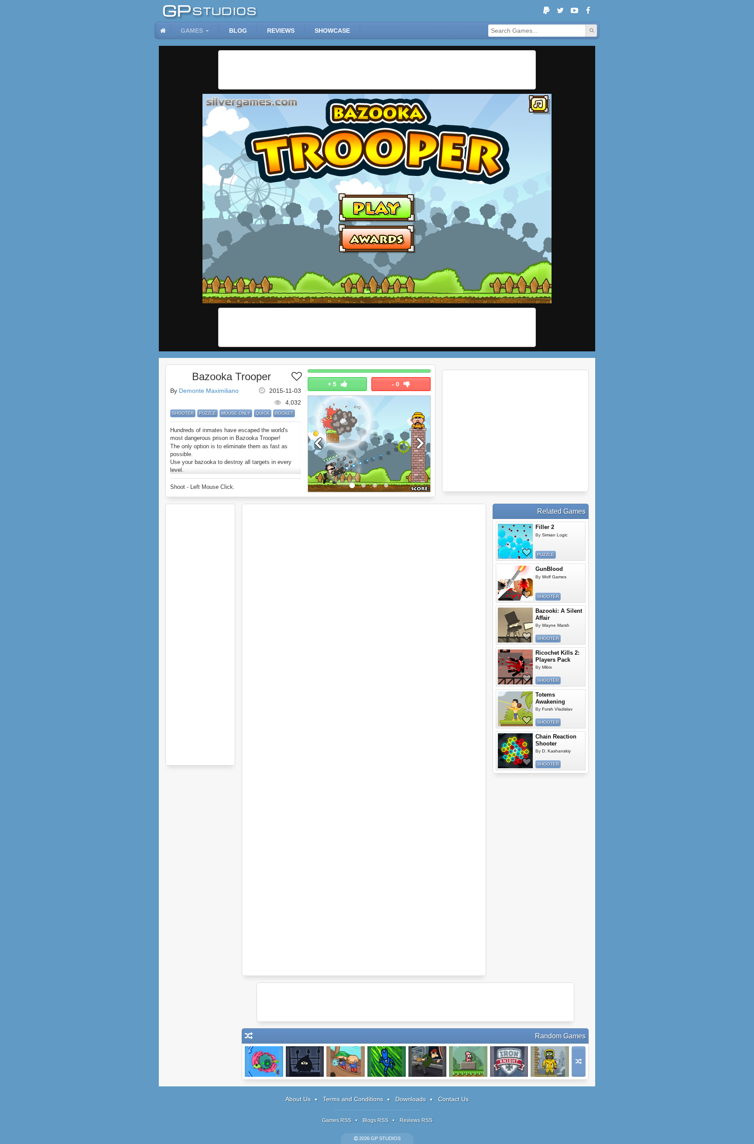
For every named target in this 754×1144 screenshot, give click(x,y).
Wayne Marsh (555, 625)
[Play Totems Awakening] (515, 708)
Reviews (281, 30)
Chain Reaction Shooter (555, 740)
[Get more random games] (579, 1061)
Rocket (284, 413)
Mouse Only (235, 413)
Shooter (183, 413)
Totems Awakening (550, 698)
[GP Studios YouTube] (574, 11)
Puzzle (207, 413)
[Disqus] (364, 624)
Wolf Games (554, 576)
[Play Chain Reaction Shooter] (515, 750)
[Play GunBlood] (515, 583)
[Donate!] (546, 11)
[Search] (591, 30)
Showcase (332, 30)
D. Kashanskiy (556, 751)
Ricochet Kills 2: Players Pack (557, 656)
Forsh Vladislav (557, 709)
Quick (263, 413)
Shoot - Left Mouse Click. (202, 487)
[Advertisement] (377, 69)
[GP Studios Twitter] (560, 11)
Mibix (547, 667)
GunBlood (549, 569)
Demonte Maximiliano (209, 390)
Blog (238, 30)
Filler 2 (544, 527)
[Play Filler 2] (515, 541)
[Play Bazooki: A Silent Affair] (515, 625)
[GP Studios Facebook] (588, 11)
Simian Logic (555, 534)
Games (192, 30)
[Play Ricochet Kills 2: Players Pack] (515, 666)
